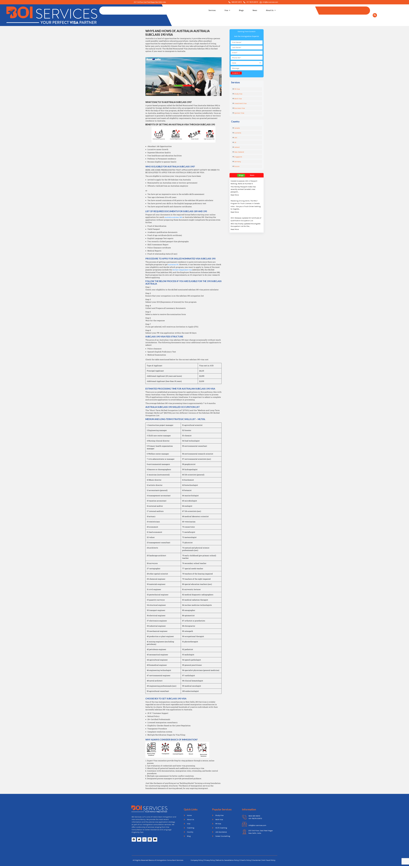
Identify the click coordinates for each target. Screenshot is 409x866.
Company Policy (197, 860)
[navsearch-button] (375, 15)
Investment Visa (240, 103)
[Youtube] (155, 839)
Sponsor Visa (239, 113)
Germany (237, 162)
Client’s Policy (245, 860)
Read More (235, 195)
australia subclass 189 (173, 217)
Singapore (238, 157)
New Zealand (239, 152)
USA (235, 138)
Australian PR (173, 265)
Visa (226, 10)
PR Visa (237, 89)
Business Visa (239, 108)
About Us (270, 10)
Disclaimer (256, 860)
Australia (237, 133)
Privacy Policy (209, 860)
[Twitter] (139, 839)
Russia (236, 166)
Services (212, 10)
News (255, 10)
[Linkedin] (150, 839)
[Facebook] (134, 839)
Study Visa (238, 94)
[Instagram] (144, 839)
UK (235, 142)
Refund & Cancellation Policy (227, 860)
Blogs (241, 10)
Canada (237, 128)
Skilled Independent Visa (182, 270)
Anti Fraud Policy (268, 860)
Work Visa (238, 99)
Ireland (237, 147)
